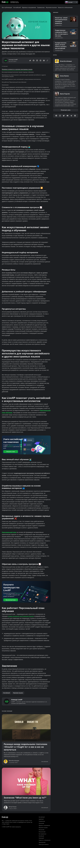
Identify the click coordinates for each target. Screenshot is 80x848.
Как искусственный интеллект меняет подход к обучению (18, 72)
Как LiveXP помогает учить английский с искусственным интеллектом (21, 79)
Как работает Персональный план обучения (14, 82)
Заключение (5, 85)
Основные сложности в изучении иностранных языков (17, 69)
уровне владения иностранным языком (21, 616)
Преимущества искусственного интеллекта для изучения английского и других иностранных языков (24, 75)
